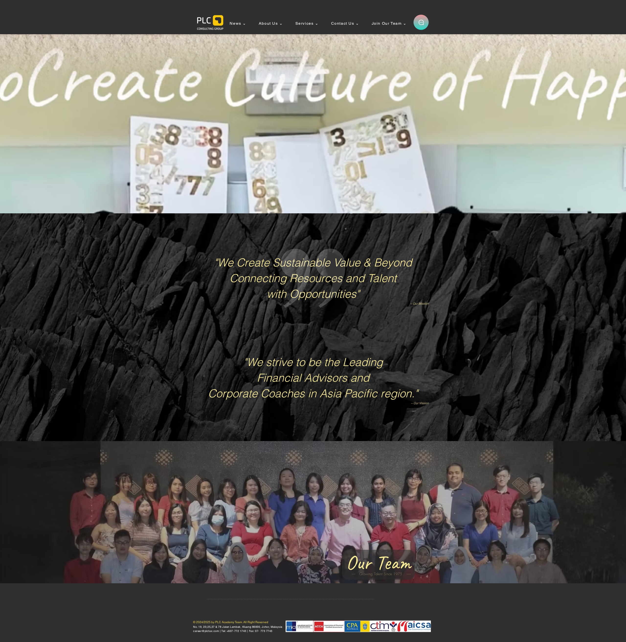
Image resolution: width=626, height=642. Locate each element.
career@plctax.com (206, 631)
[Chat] (421, 22)
